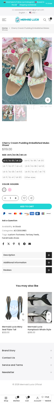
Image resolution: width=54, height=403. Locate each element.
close (49, 3)
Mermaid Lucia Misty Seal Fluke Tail (12, 328)
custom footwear (16, 234)
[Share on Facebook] (3, 244)
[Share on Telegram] (24, 244)
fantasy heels (32, 234)
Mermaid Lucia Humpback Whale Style (39, 328)
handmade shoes (10, 238)
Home (5, 28)
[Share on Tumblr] (19, 244)
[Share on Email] (29, 244)
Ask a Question (9, 220)
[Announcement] (23, 3)
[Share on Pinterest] (14, 244)
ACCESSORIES (20, 230)
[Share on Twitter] (8, 244)
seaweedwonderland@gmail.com (29, 10)
